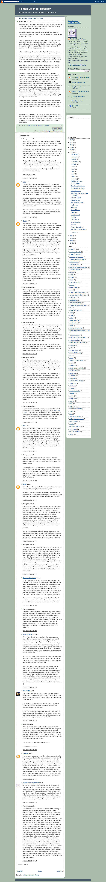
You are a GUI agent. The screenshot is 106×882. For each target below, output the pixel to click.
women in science (74, 426)
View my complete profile (77, 65)
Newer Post (19, 871)
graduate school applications (47, 131)
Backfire (73, 217)
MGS (24, 182)
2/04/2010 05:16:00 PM (30, 574)
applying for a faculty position (78, 267)
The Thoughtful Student (78, 186)
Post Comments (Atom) (31, 875)
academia (72, 249)
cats (70, 290)
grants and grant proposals (77, 342)
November (75, 157)
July (73, 166)
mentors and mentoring (76, 360)
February (74, 179)
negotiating (72, 365)
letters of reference (75, 353)
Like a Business (76, 191)
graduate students (74, 340)
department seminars (75, 310)
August (74, 164)
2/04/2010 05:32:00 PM (30, 605)
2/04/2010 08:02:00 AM (30, 217)
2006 (71, 243)
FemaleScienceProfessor (35, 8)
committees (72, 297)
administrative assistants (76, 259)
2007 (71, 240)
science (71, 388)
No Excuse (74, 205)
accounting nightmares (76, 257)
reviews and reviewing (76, 381)
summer (71, 401)
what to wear (73, 421)
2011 (71, 150)
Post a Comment (23, 864)
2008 (71, 238)
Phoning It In (75, 219)
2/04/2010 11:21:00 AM (30, 402)
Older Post (60, 871)
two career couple (74, 416)
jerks (70, 348)
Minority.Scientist (28, 634)
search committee (74, 391)
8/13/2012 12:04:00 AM (30, 861)
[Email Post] (60, 125)
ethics (71, 318)
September (75, 162)
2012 (71, 147)
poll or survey (73, 370)
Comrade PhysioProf (29, 578)
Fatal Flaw (74, 212)
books (71, 280)
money (71, 363)
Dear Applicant (75, 215)
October (74, 159)
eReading (74, 207)
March (74, 176)
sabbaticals (72, 383)
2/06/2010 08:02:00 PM (30, 750)
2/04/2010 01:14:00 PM (30, 480)
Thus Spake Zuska (77, 101)
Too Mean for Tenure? (77, 202)
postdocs (72, 373)
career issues (73, 287)
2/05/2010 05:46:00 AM (30, 687)
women (71, 424)
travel (71, 414)
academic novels (74, 254)
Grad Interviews (76, 222)
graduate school (74, 335)
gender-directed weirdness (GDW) (79, 330)
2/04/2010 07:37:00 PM (30, 631)
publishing (72, 375)
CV (70, 308)
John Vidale (27, 691)
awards (71, 272)
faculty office (73, 323)
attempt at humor (74, 269)
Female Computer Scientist (80, 91)
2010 (71, 152)
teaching (72, 406)
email (71, 315)
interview (59, 131)
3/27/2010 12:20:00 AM (30, 802)
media (71, 358)
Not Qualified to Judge (77, 188)
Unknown (26, 753)
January (74, 232)
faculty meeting (74, 320)
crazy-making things (75, 302)
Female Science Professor (31, 782)
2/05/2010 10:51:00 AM (30, 720)
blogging (71, 277)
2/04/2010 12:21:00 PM (30, 451)
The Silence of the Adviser (79, 229)
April (73, 174)
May (73, 171)
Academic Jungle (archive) (80, 77)
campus (71, 285)
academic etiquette (75, 252)
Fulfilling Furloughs (76, 181)
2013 (71, 145)
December (75, 154)
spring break (73, 398)
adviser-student (74, 264)
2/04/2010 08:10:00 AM (30, 283)
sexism (71, 396)
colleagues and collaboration (77, 295)
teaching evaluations (75, 408)
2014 (71, 142)
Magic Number (75, 200)
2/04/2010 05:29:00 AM (30, 178)
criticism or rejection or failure (78, 305)
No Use (73, 224)
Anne (24, 425)
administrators (73, 262)
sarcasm (72, 386)
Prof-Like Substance (78, 96)
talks (70, 403)
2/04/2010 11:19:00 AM (30, 354)
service (71, 393)
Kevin (24, 221)
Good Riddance (75, 210)
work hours (72, 429)
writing (71, 434)
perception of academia (76, 368)
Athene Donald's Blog (79, 82)
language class (73, 350)
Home (40, 871)
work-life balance (74, 431)
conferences (73, 300)
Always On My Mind (77, 227)
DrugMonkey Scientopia (79, 87)
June (73, 169)
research (72, 378)
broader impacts (74, 282)
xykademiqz (75, 106)
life (70, 355)
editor (71, 313)
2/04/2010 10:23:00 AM (30, 319)
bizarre (71, 275)
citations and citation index (77, 292)
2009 (71, 235)
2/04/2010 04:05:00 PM (30, 541)
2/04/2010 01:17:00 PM (30, 500)
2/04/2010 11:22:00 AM (30, 422)
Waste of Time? (76, 197)
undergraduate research (76, 419)
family (71, 325)
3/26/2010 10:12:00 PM (30, 779)
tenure (71, 411)
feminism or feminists (75, 328)
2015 (71, 140)
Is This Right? (75, 183)
